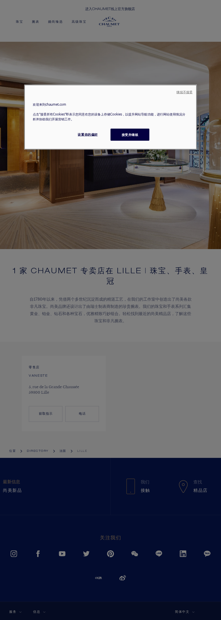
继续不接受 (184, 92)
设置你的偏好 (88, 134)
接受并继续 (130, 134)
